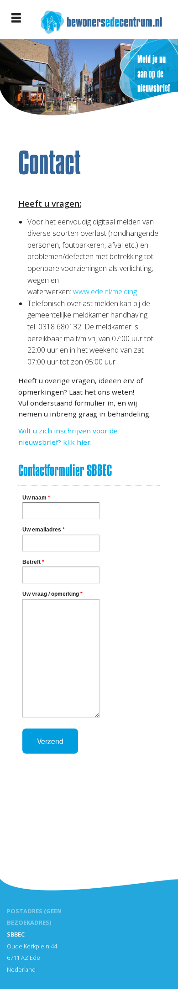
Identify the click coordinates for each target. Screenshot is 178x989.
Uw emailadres (43, 529)
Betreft (33, 562)
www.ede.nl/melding (105, 291)
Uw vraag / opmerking (52, 594)
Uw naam (36, 497)
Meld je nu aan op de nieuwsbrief (153, 74)
